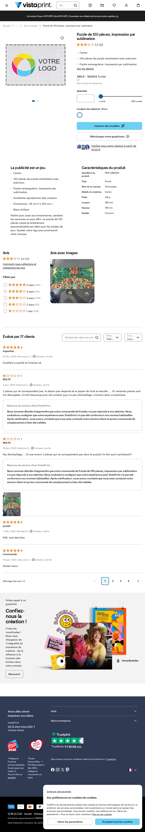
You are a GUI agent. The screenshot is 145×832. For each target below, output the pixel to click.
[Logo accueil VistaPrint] (33, 5)
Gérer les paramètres (70, 821)
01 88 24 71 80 (15, 813)
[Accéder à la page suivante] (138, 581)
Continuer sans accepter (59, 791)
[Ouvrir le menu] (7, 5)
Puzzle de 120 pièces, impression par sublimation (67, 25)
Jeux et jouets (30, 25)
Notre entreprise (61, 720)
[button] (12, 504)
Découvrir (14, 674)
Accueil (6, 25)
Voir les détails (85, 68)
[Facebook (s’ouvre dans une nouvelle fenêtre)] (52, 770)
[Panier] (138, 5)
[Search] (97, 337)
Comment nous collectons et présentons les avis (19, 265)
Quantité (82, 90)
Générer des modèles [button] (107, 125)
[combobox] (65, 5)
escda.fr (12, 777)
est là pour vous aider (20, 726)
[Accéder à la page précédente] (95, 581)
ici (117, 16)
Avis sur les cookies (102, 814)
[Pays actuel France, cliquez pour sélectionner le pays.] (132, 770)
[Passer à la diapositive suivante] (66, 65)
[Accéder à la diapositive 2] (38, 101)
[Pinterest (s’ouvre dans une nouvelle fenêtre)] (67, 770)
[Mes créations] (102, 5)
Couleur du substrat (92, 108)
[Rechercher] (75, 5)
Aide (53, 711)
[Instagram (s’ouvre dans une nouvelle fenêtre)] (57, 770)
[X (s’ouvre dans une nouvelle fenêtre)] (62, 770)
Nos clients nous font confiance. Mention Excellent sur (83, 759)
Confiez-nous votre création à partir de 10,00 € (113, 147)
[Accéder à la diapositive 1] (33, 101)
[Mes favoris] (114, 5)
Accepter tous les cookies (117, 821)
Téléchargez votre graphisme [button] (107, 136)
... (17, 25)
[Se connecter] (126, 5)
